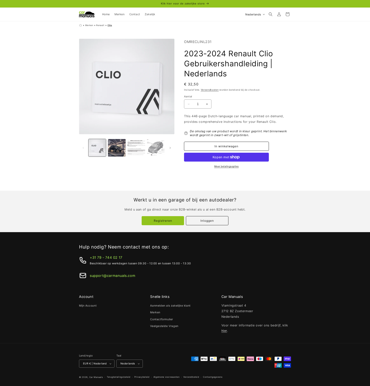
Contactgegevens (213, 377)
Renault (100, 25)
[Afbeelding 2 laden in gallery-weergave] (116, 148)
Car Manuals (96, 377)
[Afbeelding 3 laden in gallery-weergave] (136, 148)
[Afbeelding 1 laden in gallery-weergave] (97, 148)
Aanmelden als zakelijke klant (170, 305)
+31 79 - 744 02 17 (106, 257)
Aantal (188, 96)
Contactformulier (161, 319)
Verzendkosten (210, 89)
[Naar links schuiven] (83, 148)
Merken (89, 25)
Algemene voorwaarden (166, 377)
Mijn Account (88, 305)
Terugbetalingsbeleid (118, 377)
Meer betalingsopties (226, 166)
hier (224, 331)
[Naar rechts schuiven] (170, 148)
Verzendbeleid (191, 377)
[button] (270, 14)
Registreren (163, 220)
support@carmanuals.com (112, 276)
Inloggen (207, 220)
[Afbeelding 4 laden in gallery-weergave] (156, 148)
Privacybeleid (142, 377)
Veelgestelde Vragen (164, 326)
